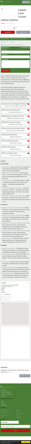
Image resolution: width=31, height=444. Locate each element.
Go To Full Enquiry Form (25, 47)
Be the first (10, 372)
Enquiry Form (23, 32)
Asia (17, 415)
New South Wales (10, 23)
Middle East (19, 417)
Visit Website (8, 32)
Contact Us (3, 389)
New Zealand (19, 413)
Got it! (26, 441)
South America (5, 415)
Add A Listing (4, 405)
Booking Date (4, 54)
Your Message (4, 59)
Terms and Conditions (6, 392)
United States (4, 410)
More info (11, 442)
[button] (15, 312)
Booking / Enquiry (8, 296)
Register (3, 403)
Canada (18, 410)
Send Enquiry (5, 70)
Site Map (3, 396)
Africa (2, 417)
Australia (3, 413)
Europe (18, 411)
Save (16, 28)
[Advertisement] (15, 342)
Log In (2, 401)
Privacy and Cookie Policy (7, 394)
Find (15, 430)
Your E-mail (4, 49)
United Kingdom (5, 411)
